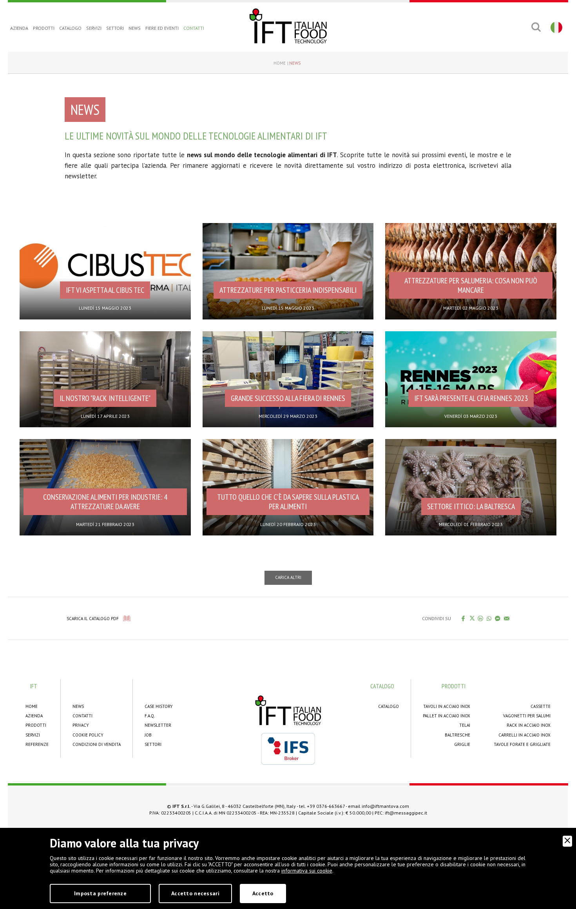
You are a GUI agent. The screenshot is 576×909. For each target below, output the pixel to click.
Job (148, 735)
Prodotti (43, 28)
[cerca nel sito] (536, 27)
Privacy (80, 725)
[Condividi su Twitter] (472, 618)
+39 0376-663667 (326, 806)
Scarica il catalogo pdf (93, 618)
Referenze (37, 744)
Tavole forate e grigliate (522, 744)
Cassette (541, 706)
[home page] (288, 26)
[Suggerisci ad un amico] (506, 618)
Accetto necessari (195, 893)
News (135, 28)
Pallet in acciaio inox (446, 715)
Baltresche (457, 735)
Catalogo (70, 28)
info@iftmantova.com (385, 806)
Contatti (193, 28)
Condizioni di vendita (96, 744)
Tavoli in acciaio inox (446, 706)
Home (280, 63)
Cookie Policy (87, 735)
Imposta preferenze (100, 893)
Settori (115, 28)
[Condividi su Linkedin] (480, 618)
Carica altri (288, 577)
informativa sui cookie (306, 870)
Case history (159, 706)
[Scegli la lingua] (555, 27)
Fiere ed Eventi (162, 28)
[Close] (567, 841)
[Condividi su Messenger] (497, 618)
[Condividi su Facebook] (463, 618)
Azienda (19, 28)
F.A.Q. (150, 715)
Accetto (263, 893)
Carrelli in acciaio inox (524, 735)
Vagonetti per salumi (527, 715)
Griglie (462, 744)
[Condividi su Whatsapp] (489, 618)
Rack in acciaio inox (529, 725)
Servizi (93, 28)
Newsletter (158, 725)
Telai (464, 725)
